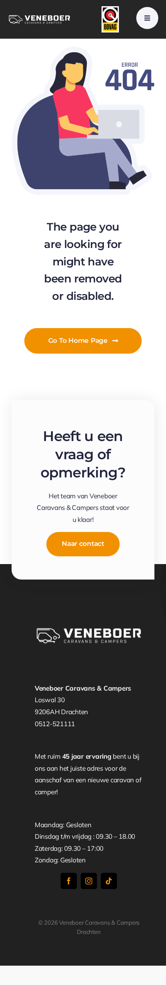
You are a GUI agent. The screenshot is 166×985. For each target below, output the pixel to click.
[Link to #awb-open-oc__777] (147, 18)
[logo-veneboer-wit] (39, 17)
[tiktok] (109, 881)
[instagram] (89, 881)
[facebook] (69, 881)
